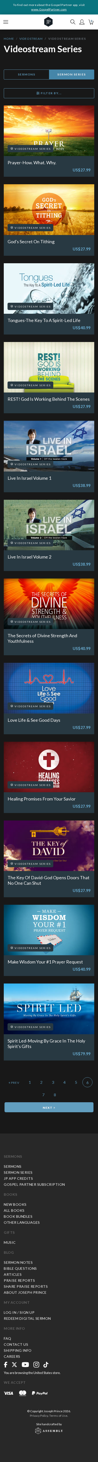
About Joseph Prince (25, 1292)
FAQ (7, 1338)
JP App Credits (18, 1178)
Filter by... (51, 93)
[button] (81, 22)
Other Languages (22, 1222)
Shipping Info (18, 1350)
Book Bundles (18, 1216)
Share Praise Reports (26, 1286)
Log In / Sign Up (19, 1312)
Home (9, 38)
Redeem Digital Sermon (27, 1318)
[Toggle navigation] (5, 22)
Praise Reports (19, 1280)
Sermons (26, 74)
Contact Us (16, 1344)
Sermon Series (71, 74)
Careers (12, 1356)
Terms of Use (58, 1416)
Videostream (31, 38)
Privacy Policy (39, 1416)
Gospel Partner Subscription (34, 1184)
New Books (15, 1204)
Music (10, 1242)
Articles (13, 1274)
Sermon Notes (18, 1262)
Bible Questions (20, 1268)
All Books (14, 1210)
